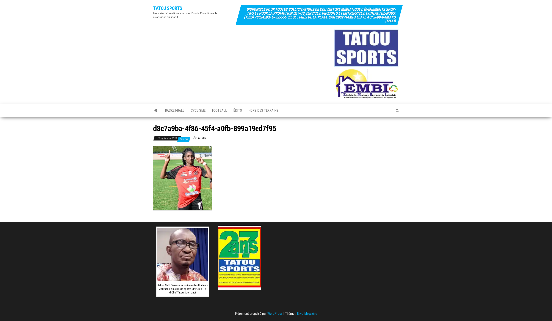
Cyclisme (198, 110)
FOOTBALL (219, 110)
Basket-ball (174, 110)
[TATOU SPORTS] (156, 110)
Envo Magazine (307, 314)
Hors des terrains (263, 110)
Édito (237, 110)
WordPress (274, 314)
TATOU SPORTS (167, 8)
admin (202, 138)
